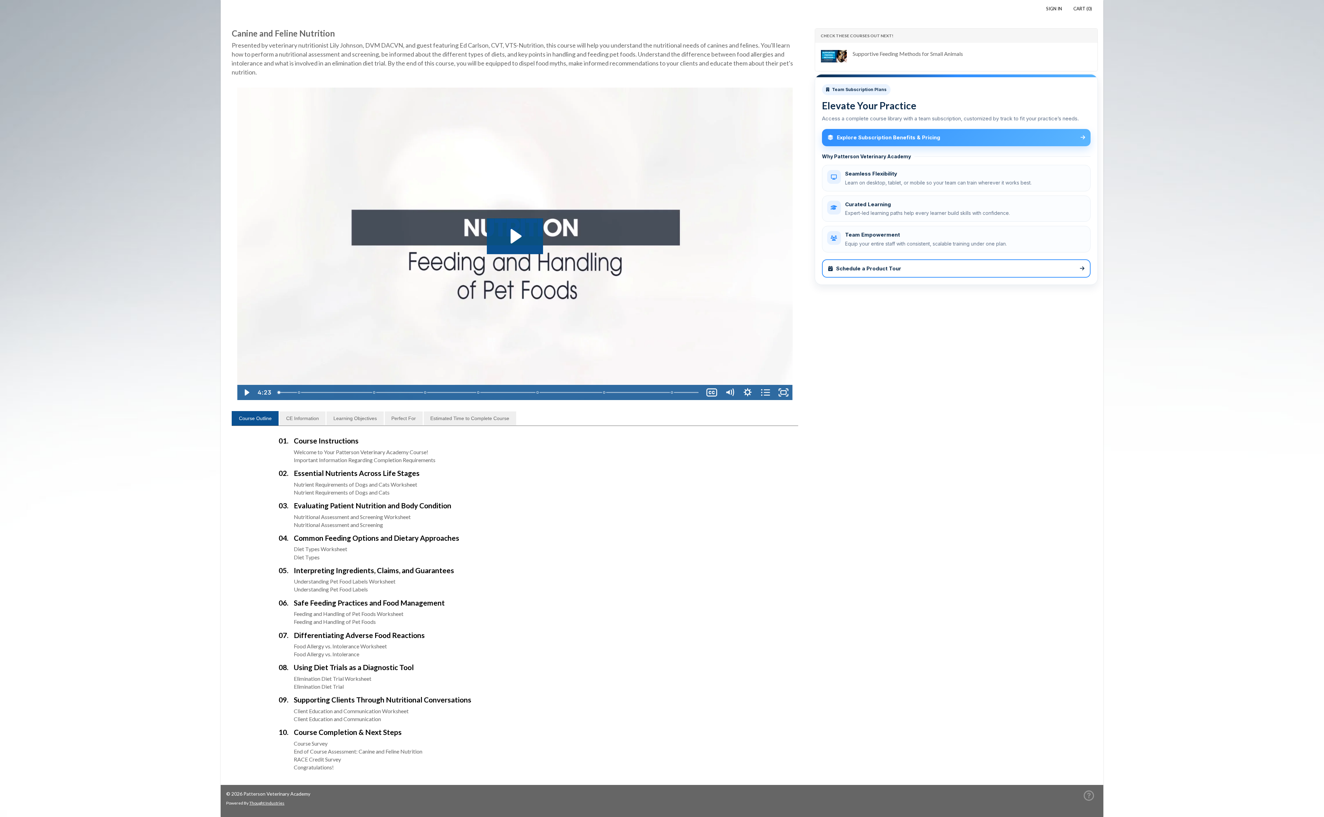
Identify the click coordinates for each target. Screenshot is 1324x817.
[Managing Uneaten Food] (604, 392)
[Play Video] (246, 392)
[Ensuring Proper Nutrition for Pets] (537, 392)
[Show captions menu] (712, 392)
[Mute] (730, 392)
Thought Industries (266, 803)
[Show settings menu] (748, 392)
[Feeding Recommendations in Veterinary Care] (425, 392)
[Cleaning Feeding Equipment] (672, 392)
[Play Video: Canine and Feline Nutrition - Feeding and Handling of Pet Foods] (515, 236)
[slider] (489, 392)
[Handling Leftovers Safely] (374, 392)
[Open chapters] (766, 392)
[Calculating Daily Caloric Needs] (478, 392)
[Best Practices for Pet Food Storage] (299, 392)
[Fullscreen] (784, 392)
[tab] (255, 418)
